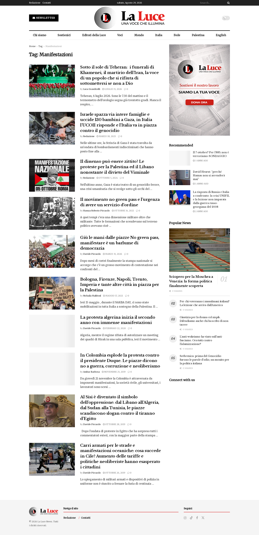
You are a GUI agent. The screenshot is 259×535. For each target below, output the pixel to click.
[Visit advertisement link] (199, 90)
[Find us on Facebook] (197, 518)
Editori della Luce (94, 35)
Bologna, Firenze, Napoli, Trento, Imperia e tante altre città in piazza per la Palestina (119, 285)
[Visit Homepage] (129, 18)
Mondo (139, 35)
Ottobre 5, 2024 (108, 178)
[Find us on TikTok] (191, 518)
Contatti (46, 2)
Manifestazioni (53, 46)
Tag (40, 46)
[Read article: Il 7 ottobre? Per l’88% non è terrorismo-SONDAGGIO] (179, 158)
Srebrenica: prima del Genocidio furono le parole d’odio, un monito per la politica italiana (204, 359)
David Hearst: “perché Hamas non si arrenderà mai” (209, 175)
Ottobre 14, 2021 (124, 210)
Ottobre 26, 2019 (115, 472)
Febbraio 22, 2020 (115, 328)
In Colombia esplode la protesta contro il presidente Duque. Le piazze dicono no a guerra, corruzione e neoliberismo (120, 361)
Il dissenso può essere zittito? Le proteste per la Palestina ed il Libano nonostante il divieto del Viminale (117, 167)
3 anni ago (201, 160)
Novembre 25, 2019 (115, 371)
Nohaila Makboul (92, 295)
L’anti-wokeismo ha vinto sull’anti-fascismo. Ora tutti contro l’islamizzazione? (201, 340)
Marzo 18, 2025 (107, 136)
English (221, 35)
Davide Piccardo (92, 254)
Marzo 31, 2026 (113, 254)
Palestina (198, 35)
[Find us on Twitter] (203, 518)
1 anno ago (201, 183)
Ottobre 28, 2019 (115, 424)
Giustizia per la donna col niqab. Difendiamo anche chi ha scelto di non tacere (204, 321)
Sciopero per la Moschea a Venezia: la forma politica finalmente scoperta (191, 281)
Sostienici (64, 35)
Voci (120, 35)
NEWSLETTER (45, 17)
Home (32, 46)
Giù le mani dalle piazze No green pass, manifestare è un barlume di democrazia (119, 243)
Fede (177, 35)
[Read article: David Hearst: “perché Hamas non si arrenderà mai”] (179, 177)
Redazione (34, 2)
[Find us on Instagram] (185, 518)
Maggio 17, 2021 (114, 295)
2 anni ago (201, 211)
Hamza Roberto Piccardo (96, 210)
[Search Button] (228, 3)
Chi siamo (39, 35)
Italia (158, 35)
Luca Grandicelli (91, 89)
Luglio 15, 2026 (113, 89)
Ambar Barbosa (91, 371)
